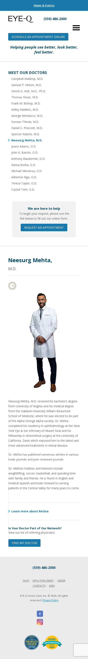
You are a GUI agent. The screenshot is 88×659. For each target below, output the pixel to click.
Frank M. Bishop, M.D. (26, 103)
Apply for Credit (43, 580)
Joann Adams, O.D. (23, 146)
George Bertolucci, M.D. (27, 116)
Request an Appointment (44, 227)
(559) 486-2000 (44, 567)
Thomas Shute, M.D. (24, 97)
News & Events (44, 5)
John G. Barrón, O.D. (24, 152)
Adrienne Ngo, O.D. (24, 177)
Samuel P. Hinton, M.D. (26, 85)
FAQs (26, 580)
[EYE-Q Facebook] (40, 613)
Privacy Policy (50, 600)
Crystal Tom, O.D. (23, 189)
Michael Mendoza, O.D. (26, 171)
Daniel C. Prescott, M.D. (27, 128)
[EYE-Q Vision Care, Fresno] (20, 21)
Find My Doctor (24, 543)
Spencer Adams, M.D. (25, 134)
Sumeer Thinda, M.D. (25, 122)
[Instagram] (40, 622)
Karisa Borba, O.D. (23, 165)
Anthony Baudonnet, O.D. (28, 159)
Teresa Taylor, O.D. (24, 183)
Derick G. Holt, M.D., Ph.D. (28, 91)
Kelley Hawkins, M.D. (25, 109)
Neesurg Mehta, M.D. (26, 140)
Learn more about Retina (30, 511)
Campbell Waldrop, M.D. (27, 79)
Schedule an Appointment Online (38, 37)
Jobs (52, 586)
